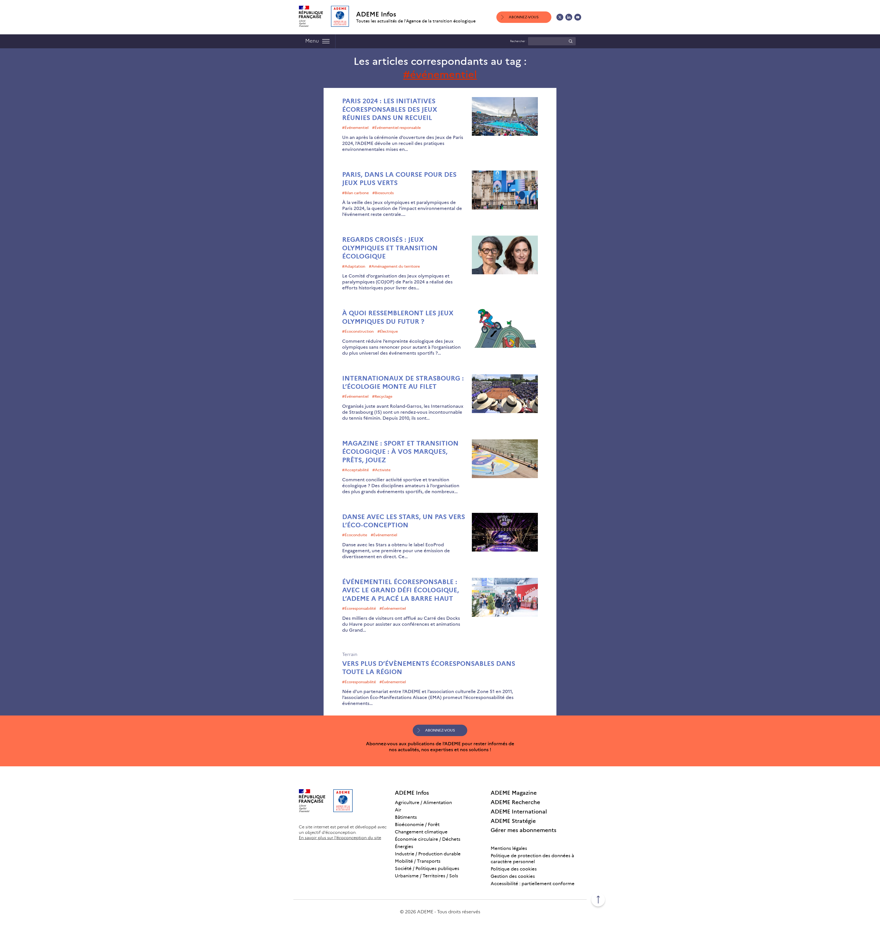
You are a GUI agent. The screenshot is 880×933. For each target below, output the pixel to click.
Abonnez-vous (524, 17)
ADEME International (519, 811)
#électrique (387, 331)
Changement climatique (421, 832)
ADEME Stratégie (513, 821)
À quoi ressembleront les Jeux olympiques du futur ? (398, 317)
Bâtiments (406, 817)
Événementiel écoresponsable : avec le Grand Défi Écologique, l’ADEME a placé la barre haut (400, 590)
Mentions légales (509, 848)
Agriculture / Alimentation (423, 802)
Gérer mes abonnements (523, 830)
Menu (312, 41)
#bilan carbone (355, 193)
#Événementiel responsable (396, 127)
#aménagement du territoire (394, 266)
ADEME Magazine (514, 792)
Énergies (404, 846)
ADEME (425, 911)
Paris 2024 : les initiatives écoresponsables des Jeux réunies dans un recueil (389, 109)
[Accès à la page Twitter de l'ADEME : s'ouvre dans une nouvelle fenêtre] (559, 17)
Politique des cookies (514, 869)
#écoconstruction (358, 331)
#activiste (381, 470)
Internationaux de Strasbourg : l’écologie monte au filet (403, 382)
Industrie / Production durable (428, 854)
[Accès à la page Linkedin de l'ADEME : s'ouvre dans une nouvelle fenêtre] (568, 17)
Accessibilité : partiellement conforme (533, 883)
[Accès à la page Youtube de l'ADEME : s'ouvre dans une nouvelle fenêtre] (577, 17)
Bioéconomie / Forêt (417, 824)
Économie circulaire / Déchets (427, 839)
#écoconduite (354, 535)
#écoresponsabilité (359, 608)
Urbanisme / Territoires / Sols (426, 876)
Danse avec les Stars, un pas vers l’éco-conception (403, 521)
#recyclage (382, 396)
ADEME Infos (376, 14)
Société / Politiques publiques (427, 868)
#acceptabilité (355, 470)
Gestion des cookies (513, 876)
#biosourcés (383, 193)
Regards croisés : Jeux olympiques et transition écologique (390, 248)
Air (398, 810)
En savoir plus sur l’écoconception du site (340, 837)
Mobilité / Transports (417, 861)
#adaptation (353, 266)
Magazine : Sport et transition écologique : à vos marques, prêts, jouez (400, 451)
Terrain (349, 654)
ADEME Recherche (515, 802)
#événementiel (355, 127)
